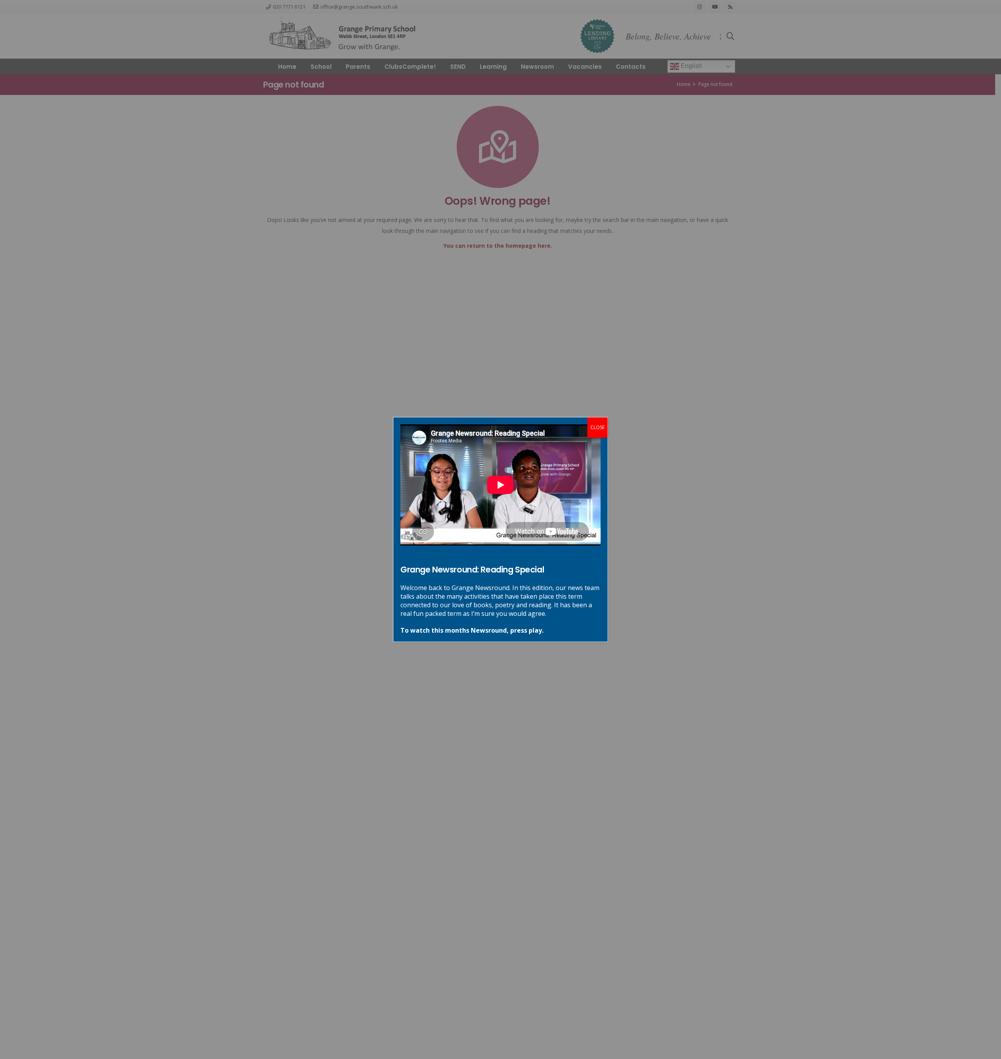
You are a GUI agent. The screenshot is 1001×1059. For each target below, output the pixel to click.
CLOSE (597, 427)
